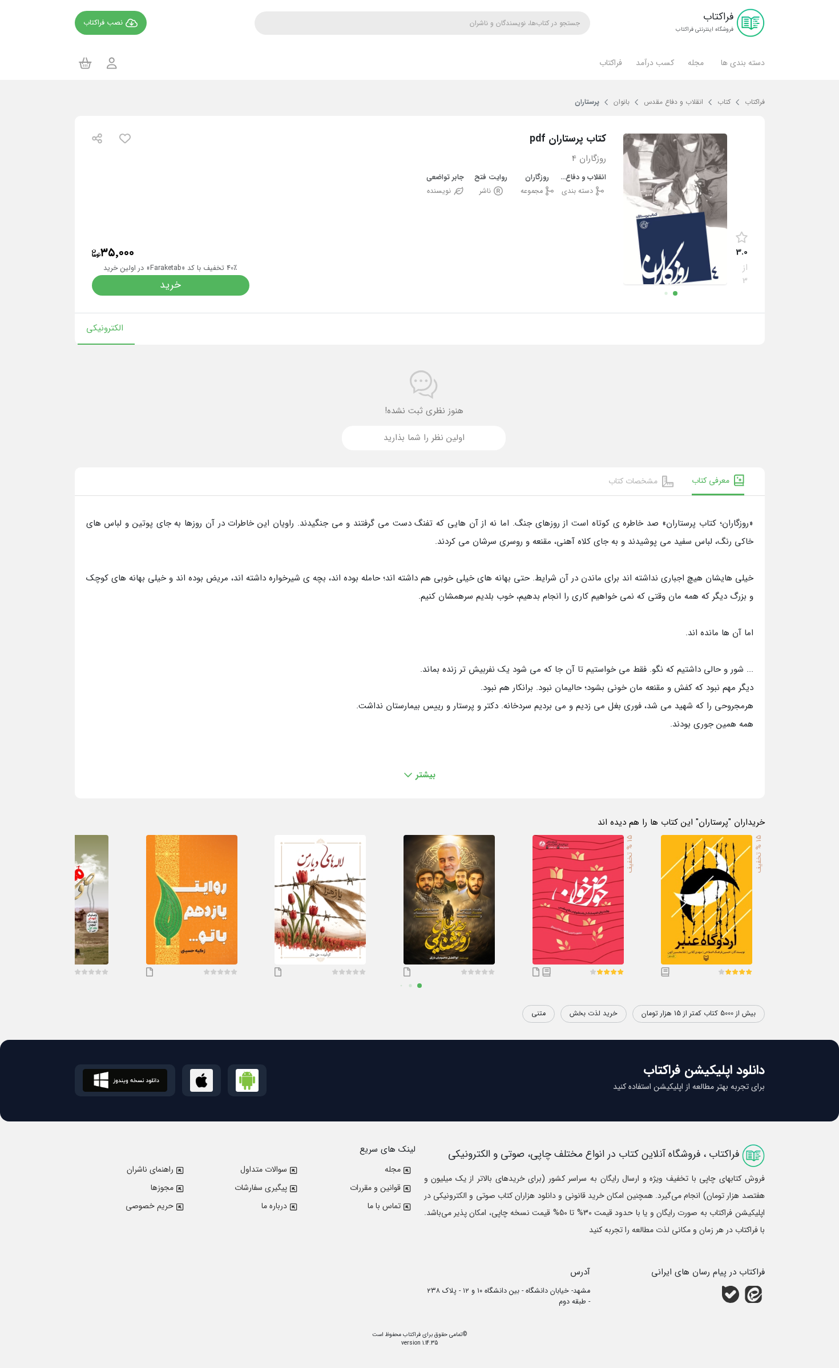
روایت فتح (490, 177)
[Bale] (730, 1294)
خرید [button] (170, 285)
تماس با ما (384, 1206)
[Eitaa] (753, 1294)
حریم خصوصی (150, 1206)
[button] (741, 63)
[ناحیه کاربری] (112, 63)
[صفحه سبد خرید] (85, 62)
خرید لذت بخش (594, 1013)
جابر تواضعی (445, 177)
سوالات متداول (263, 1169)
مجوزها (162, 1187)
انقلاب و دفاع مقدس (583, 177)
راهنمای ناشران (150, 1169)
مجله (393, 1169)
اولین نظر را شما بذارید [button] (424, 438)
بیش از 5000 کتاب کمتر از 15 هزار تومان (699, 1013)
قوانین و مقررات (375, 1187)
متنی (538, 1013)
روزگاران (537, 177)
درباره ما (274, 1206)
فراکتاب (411, 1334)
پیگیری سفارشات (261, 1187)
